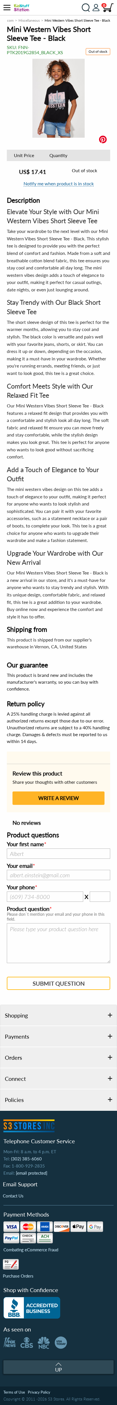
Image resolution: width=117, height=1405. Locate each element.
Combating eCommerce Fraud (30, 1249)
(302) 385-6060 (26, 1158)
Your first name (25, 844)
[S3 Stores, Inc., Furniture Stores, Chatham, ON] (31, 1308)
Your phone (21, 887)
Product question (28, 908)
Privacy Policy (39, 1392)
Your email (20, 865)
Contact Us (13, 1195)
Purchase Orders (18, 1275)
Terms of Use (14, 1392)
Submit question (59, 983)
